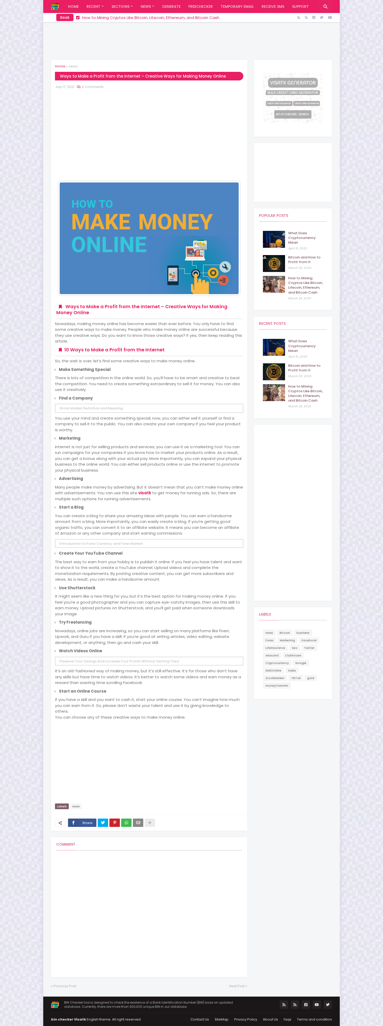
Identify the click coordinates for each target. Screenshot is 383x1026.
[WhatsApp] (126, 823)
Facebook (309, 640)
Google (300, 663)
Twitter (309, 648)
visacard (272, 655)
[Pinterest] (114, 823)
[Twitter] (103, 823)
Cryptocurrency (277, 663)
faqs (287, 1019)
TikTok (296, 678)
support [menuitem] (300, 6)
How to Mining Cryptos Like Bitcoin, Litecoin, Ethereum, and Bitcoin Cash (305, 285)
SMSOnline (273, 670)
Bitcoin (285, 633)
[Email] (138, 823)
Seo (295, 648)
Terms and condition (314, 1019)
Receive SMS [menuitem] (273, 6)
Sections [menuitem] (120, 6)
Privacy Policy (245, 1019)
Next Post (237, 986)
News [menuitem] (146, 6)
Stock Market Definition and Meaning (91, 408)
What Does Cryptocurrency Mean (302, 238)
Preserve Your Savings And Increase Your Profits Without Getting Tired (119, 661)
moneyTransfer (276, 685)
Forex (269, 640)
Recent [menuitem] (93, 6)
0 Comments (93, 86)
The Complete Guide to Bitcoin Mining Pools (124, 17)
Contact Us (199, 1019)
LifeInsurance (275, 648)
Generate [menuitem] (171, 6)
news (73, 66)
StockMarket (275, 678)
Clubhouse (293, 655)
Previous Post (65, 986)
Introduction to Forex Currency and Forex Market (101, 543)
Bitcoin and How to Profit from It (304, 259)
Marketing (287, 640)
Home (60, 66)
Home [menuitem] (73, 6)
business (303, 633)
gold (310, 678)
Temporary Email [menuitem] (237, 6)
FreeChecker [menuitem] (200, 6)
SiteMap (221, 1019)
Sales (292, 670)
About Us (270, 1019)
